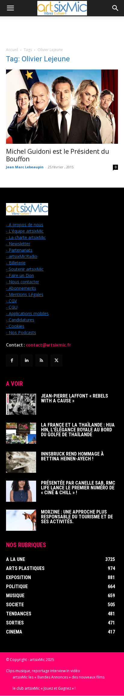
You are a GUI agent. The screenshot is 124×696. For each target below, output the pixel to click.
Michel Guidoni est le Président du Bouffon (57, 155)
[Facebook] (12, 360)
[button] (10, 8)
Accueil (12, 49)
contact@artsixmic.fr (48, 345)
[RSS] (41, 360)
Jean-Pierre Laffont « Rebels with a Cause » (74, 398)
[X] (56, 360)
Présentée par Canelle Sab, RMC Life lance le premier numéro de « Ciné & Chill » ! (78, 487)
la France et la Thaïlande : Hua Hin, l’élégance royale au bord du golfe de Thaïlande (78, 429)
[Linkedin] (27, 360)
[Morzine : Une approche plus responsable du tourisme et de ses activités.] (21, 520)
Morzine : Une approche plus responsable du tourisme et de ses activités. (77, 516)
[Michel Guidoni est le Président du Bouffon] (62, 106)
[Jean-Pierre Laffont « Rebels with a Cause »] (21, 404)
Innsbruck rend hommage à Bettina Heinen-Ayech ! (72, 456)
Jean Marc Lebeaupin (25, 167)
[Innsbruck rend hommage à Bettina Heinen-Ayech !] (21, 462)
